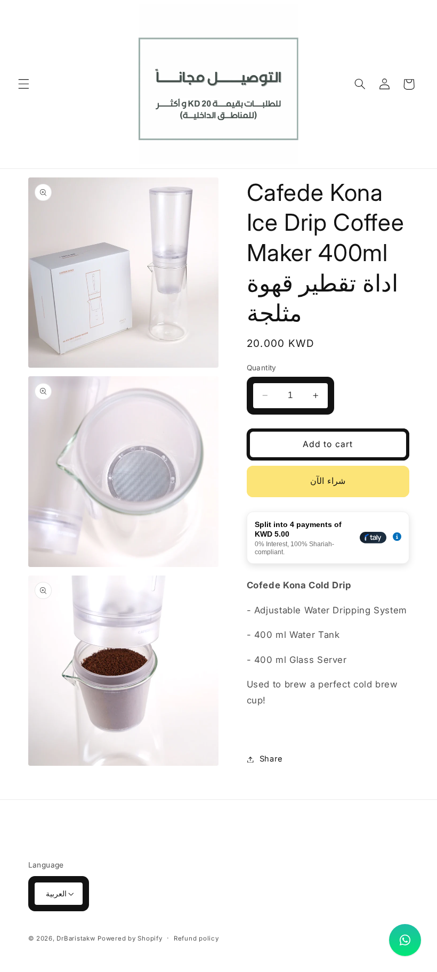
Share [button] (271, 759)
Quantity (262, 367)
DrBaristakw (75, 938)
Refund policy (196, 938)
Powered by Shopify (130, 938)
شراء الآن (327, 481)
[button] (23, 84)
